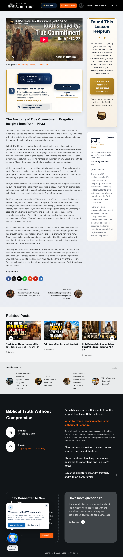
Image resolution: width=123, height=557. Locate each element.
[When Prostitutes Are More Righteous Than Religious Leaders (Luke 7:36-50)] (9, 381)
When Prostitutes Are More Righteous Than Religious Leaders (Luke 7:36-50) (23, 381)
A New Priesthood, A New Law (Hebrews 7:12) (50, 381)
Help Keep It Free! (68, 5)
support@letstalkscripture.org (31, 448)
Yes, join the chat (16, 525)
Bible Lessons (101, 5)
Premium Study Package (29, 100)
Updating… (13, 547)
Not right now (33, 525)
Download (67, 87)
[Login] (81, 5)
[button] (91, 412)
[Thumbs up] (40, 78)
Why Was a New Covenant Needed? (61, 344)
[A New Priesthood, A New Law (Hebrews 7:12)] (38, 381)
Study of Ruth (43, 64)
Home (89, 5)
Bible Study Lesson (26, 64)
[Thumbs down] (47, 78)
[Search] (116, 5)
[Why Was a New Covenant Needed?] (61, 330)
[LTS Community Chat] (12, 538)
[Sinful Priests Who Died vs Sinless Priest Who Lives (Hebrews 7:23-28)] (99, 330)
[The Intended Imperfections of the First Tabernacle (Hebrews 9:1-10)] (23, 330)
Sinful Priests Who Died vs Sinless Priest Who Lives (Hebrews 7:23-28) (98, 347)
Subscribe (46, 535)
